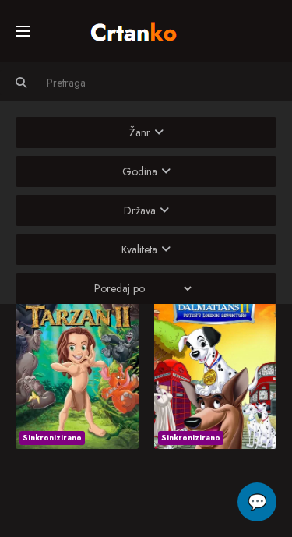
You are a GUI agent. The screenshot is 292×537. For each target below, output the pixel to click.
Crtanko (141, 29)
